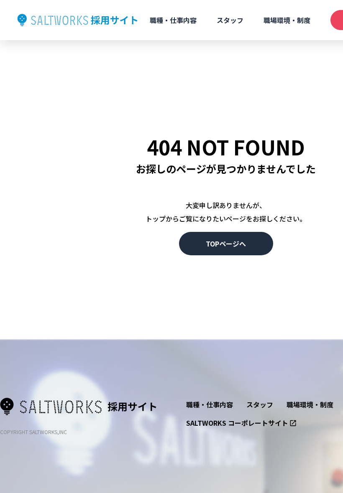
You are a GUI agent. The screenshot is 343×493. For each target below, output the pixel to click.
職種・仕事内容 (173, 20)
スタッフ (230, 20)
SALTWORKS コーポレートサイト (237, 423)
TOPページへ (226, 244)
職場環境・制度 (287, 20)
